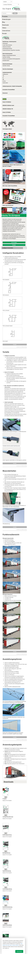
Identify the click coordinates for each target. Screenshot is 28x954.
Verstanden (19, 951)
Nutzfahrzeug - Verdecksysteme (9, 41)
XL (3, 77)
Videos (4, 28)
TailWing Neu (5, 74)
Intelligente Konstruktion (8, 248)
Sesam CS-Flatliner (7, 112)
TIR (3, 76)
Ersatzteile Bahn (6, 60)
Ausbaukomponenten (7, 72)
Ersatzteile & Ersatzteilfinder (9, 89)
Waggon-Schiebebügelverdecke (9, 55)
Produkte (5, 16)
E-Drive (4, 81)
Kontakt (4, 33)
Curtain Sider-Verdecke (7, 45)
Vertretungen (14, 242)
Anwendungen (6, 19)
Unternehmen (6, 30)
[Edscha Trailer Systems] (16, 9)
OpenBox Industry (6, 65)
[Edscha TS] (14, 38)
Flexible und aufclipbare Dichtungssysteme (11, 58)
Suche (15, 13)
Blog (3, 22)
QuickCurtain (5, 82)
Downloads (5, 25)
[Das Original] (7, 9)
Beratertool (5, 93)
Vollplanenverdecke (7, 46)
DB (3, 79)
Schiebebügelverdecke (7, 48)
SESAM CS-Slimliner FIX (8, 108)
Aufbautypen (5, 43)
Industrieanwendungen (7, 64)
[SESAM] (14, 99)
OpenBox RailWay (6, 57)
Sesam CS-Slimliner (7, 102)
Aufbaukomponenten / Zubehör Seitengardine (12, 86)
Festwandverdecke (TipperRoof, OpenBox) (11, 50)
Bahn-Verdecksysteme (7, 53)
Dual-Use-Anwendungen (8, 69)
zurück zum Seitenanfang (22, 347)
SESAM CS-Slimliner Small (8, 105)
